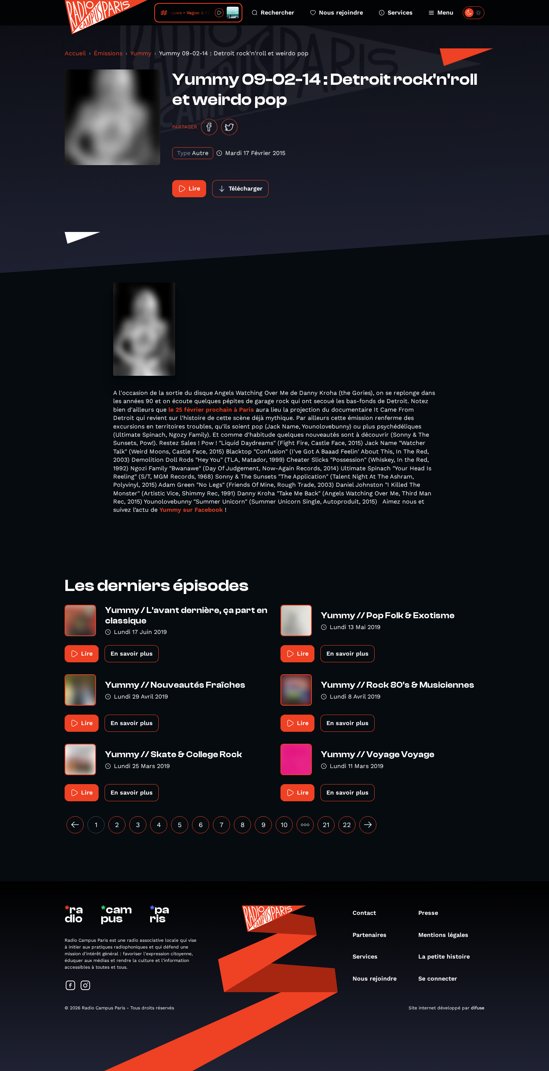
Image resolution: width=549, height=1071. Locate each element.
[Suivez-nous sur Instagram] (86, 986)
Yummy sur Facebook (192, 509)
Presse (428, 912)
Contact (364, 912)
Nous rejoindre (341, 12)
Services (400, 12)
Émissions (108, 53)
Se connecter (437, 978)
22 (347, 825)
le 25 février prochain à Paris (211, 409)
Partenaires (370, 934)
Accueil (75, 53)
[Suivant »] (368, 825)
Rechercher (277, 12)
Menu (445, 12)
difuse (477, 1007)
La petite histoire (444, 956)
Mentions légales (443, 934)
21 (326, 825)
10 (284, 825)
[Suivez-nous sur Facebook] (71, 986)
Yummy (140, 53)
